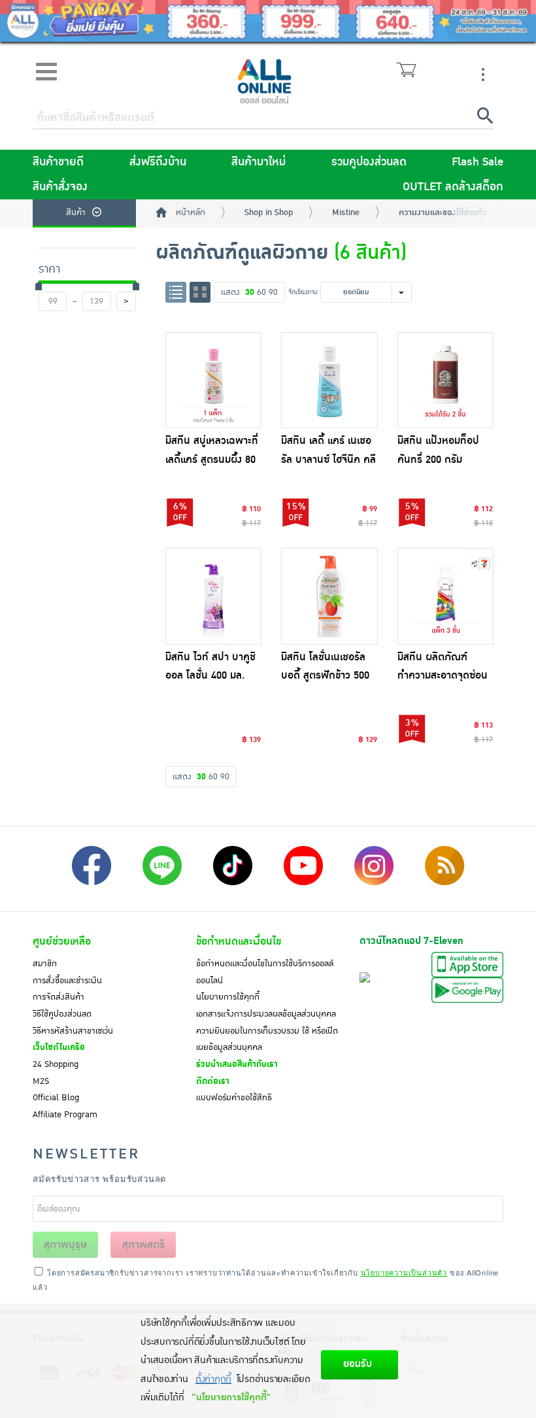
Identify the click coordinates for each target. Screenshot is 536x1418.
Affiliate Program (65, 1114)
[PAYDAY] (268, 21)
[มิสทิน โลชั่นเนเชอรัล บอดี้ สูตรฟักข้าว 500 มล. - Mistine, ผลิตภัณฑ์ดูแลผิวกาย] (329, 596)
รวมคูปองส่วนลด (369, 162)
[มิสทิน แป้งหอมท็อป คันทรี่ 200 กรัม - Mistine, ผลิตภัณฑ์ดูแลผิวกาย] (445, 380)
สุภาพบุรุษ (65, 1245)
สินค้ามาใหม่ (258, 162)
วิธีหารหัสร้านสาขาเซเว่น (73, 1031)
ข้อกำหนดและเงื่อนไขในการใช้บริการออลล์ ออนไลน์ (264, 972)
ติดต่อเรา (212, 1081)
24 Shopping (55, 1064)
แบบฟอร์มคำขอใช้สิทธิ (234, 1097)
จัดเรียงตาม (303, 292)
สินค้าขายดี (58, 162)
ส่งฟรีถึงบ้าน (157, 162)
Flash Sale (477, 162)
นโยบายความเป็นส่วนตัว (404, 1272)
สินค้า (76, 212)
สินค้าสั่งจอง (60, 186)
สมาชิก (45, 963)
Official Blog (56, 1097)
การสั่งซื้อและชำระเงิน (67, 980)
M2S (41, 1081)
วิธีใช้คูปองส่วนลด (62, 1014)
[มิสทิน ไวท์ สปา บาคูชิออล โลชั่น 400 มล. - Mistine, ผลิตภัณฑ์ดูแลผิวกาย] (213, 596)
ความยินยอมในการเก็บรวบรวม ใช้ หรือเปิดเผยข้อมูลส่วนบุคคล (267, 1039)
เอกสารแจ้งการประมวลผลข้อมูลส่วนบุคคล (266, 1014)
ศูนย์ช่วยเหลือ (62, 941)
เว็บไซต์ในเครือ (59, 1047)
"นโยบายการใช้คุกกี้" (231, 1397)
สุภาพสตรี (143, 1245)
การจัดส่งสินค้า (58, 997)
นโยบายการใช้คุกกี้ (228, 997)
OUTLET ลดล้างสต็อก (453, 186)
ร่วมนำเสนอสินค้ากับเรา (237, 1064)
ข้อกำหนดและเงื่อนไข (238, 941)
